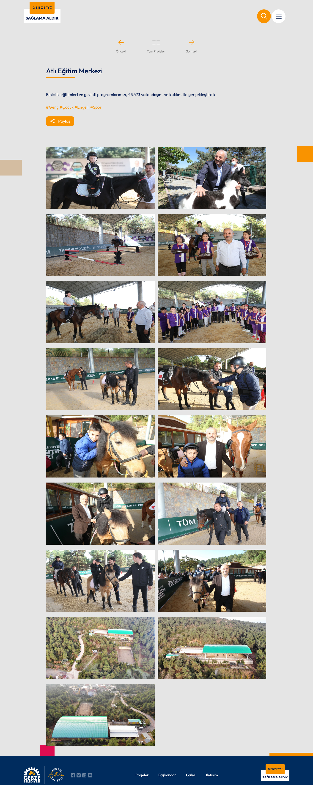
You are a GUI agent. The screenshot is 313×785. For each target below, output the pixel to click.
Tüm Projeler (156, 51)
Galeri (191, 775)
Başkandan (167, 775)
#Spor (96, 107)
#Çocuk (67, 107)
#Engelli (81, 107)
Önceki (121, 51)
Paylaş (64, 121)
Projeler (142, 775)
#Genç (52, 107)
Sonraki (191, 51)
